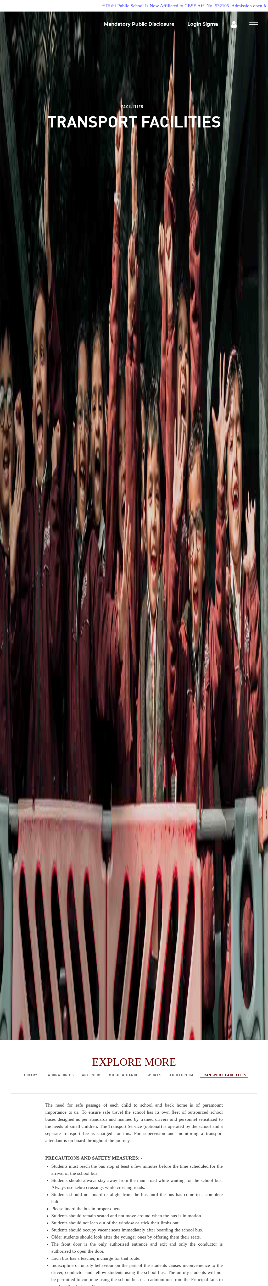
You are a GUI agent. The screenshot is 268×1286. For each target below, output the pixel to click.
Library (29, 1075)
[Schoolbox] (234, 23)
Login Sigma (202, 24)
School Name (57, 44)
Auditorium (181, 1075)
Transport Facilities (224, 1075)
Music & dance (124, 1075)
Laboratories (60, 1075)
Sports (154, 1075)
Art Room (91, 1075)
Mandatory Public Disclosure (139, 24)
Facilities (132, 106)
